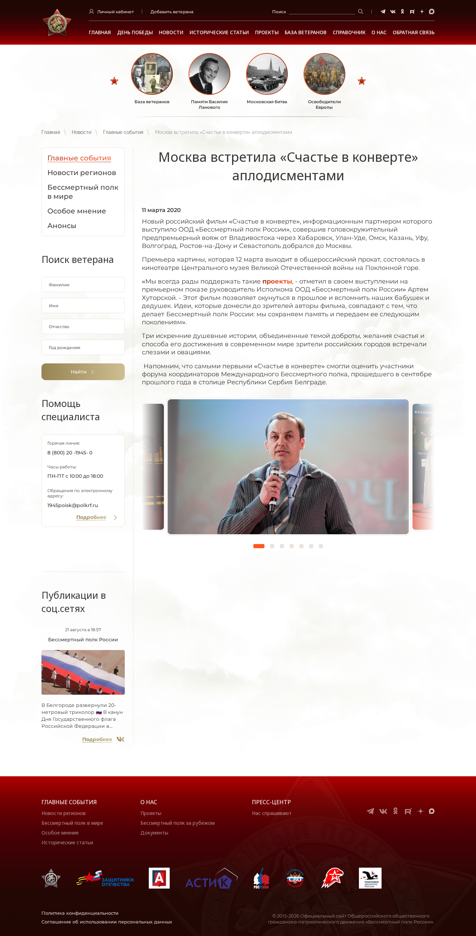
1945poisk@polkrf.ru (72, 505)
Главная (100, 32)
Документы (154, 832)
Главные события (123, 132)
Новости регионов (63, 813)
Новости (171, 32)
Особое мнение (60, 832)
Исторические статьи (219, 32)
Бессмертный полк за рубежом (177, 823)
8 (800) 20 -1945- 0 (69, 453)
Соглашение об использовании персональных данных (106, 921)
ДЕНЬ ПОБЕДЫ (135, 32)
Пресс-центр (271, 802)
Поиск (279, 11)
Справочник (349, 32)
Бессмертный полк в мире (72, 823)
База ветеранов (306, 32)
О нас (148, 802)
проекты (277, 281)
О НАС (378, 32)
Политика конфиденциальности (79, 913)
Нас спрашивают (272, 813)
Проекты (267, 32)
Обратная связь (414, 32)
